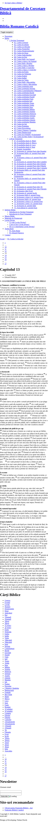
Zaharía (7, 678)
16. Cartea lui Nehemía (22, 74)
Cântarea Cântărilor (12, 688)
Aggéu (7, 676)
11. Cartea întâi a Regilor (23, 63)
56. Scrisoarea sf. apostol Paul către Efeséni (30, 164)
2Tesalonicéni (10, 724)
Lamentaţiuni (9, 649)
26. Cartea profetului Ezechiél (25, 95)
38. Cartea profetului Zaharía (24, 120)
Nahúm (7, 669)
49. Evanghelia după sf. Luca (25, 145)
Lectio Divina (10, 220)
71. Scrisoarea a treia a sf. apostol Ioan (28, 204)
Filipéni (7, 718)
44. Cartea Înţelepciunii (22, 132)
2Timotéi (8, 728)
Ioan (6, 703)
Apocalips (8, 751)
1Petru (7, 738)
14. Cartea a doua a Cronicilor (25, 70)
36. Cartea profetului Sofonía (24, 116)
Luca (6, 701)
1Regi (7, 621)
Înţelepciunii (9, 690)
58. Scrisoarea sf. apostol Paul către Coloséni (30, 168)
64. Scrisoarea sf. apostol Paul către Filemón (30, 189)
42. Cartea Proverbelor (22, 128)
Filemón (8, 732)
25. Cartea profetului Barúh (24, 93)
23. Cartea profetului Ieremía (24, 89)
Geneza (7, 600)
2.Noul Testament (15, 139)
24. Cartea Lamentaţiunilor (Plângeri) (27, 91)
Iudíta (7, 636)
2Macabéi (8, 642)
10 (6, 247)
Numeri (7, 607)
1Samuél (8, 617)
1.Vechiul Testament (16, 40)
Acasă (2, 239)
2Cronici (8, 628)
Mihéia (7, 667)
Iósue (7, 611)
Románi (7, 707)
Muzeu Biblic (10, 216)
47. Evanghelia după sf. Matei (25, 141)
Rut (6, 615)
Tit (6, 730)
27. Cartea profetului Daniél (24, 97)
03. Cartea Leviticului (22, 47)
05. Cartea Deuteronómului (24, 51)
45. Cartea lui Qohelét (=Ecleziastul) (27, 135)
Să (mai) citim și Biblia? (13, 3)
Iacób (7, 736)
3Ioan (7, 747)
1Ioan (7, 743)
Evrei (7, 734)
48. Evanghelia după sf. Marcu (25, 143)
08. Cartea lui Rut (20, 57)
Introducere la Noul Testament (20, 214)
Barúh (7, 651)
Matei (7, 697)
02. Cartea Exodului (21, 45)
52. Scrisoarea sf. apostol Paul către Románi (30, 151)
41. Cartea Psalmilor (21, 126)
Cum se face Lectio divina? (19, 225)
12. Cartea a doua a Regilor (24, 66)
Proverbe (8, 686)
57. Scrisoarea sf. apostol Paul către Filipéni (30, 166)
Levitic (7, 605)
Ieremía (7, 646)
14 (6, 255)
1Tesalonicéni (10, 722)
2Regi (7, 623)
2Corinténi (8, 711)
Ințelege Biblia (10, 210)
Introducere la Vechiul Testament (21, 212)
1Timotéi (8, 726)
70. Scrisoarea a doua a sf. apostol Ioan (28, 201)
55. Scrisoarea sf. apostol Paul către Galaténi (30, 162)
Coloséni (8, 720)
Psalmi (7, 684)
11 (5, 249)
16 (6, 260)
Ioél (6, 659)
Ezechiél (8, 653)
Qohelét (7, 692)
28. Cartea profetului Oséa (23, 99)
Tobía (7, 638)
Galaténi (8, 713)
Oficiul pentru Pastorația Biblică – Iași (19, 808)
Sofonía (7, 674)
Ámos (7, 661)
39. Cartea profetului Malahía (25, 122)
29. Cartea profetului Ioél (23, 101)
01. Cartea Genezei (21, 43)
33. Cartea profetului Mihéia (24, 109)
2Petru (7, 741)
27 (6, 264)
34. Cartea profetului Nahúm (24, 112)
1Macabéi (8, 640)
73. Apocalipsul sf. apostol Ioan (25, 208)
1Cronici (8, 626)
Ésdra (7, 630)
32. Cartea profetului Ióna (23, 107)
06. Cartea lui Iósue (21, 53)
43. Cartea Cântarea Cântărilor (25, 130)
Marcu (7, 699)
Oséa (6, 657)
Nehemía (8, 632)
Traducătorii (9, 229)
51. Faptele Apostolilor (22, 149)
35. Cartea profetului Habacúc (25, 114)
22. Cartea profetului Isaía (23, 86)
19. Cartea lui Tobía (21, 80)
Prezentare (8, 36)
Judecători (8, 613)
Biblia (7, 38)
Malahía (8, 680)
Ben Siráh (8, 695)
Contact (7, 235)
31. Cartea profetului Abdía (24, 105)
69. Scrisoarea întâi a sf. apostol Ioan (27, 199)
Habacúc (8, 672)
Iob (6, 682)
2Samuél (8, 619)
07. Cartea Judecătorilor (22, 55)
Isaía (6, 644)
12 (6, 251)
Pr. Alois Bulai (14, 231)
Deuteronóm (9, 609)
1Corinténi (8, 709)
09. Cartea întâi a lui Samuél (24, 59)
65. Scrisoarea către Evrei (23, 191)
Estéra (7, 634)
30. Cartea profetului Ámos (24, 103)
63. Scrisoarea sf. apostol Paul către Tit (28, 187)
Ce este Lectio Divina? (17, 222)
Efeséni (7, 715)
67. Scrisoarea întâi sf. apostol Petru (27, 195)
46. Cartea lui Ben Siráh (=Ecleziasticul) (29, 137)
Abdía (7, 663)
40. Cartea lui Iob (20, 124)
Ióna (6, 665)
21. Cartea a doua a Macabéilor (25, 84)
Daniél (7, 655)
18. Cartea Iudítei (20, 78)
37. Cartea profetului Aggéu (24, 118)
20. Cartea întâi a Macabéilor (24, 82)
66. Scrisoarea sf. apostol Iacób (25, 193)
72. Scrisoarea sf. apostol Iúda (25, 206)
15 (6, 257)
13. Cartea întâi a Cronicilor (24, 68)
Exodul (7, 603)
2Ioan (7, 745)
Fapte (7, 705)
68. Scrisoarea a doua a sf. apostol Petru (28, 197)
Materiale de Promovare (13, 218)
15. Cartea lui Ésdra (21, 72)
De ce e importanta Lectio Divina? (22, 227)
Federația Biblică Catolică (14, 810)
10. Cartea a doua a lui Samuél (25, 61)
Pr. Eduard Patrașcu (16, 233)
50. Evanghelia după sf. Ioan (24, 147)
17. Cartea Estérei (20, 76)
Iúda (6, 749)
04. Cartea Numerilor (22, 49)
